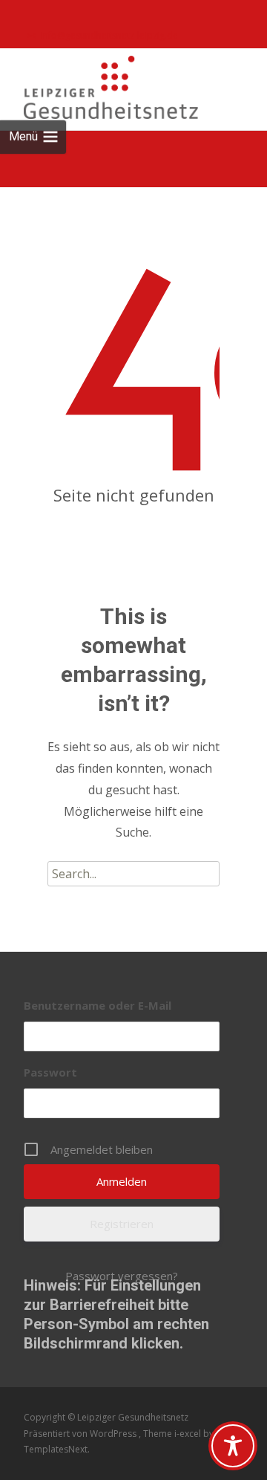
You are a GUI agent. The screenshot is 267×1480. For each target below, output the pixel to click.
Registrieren (122, 1223)
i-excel (188, 1433)
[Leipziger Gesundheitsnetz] (99, 83)
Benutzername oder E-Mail (97, 1005)
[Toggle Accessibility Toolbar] (233, 1446)
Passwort (50, 1072)
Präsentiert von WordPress (81, 1433)
